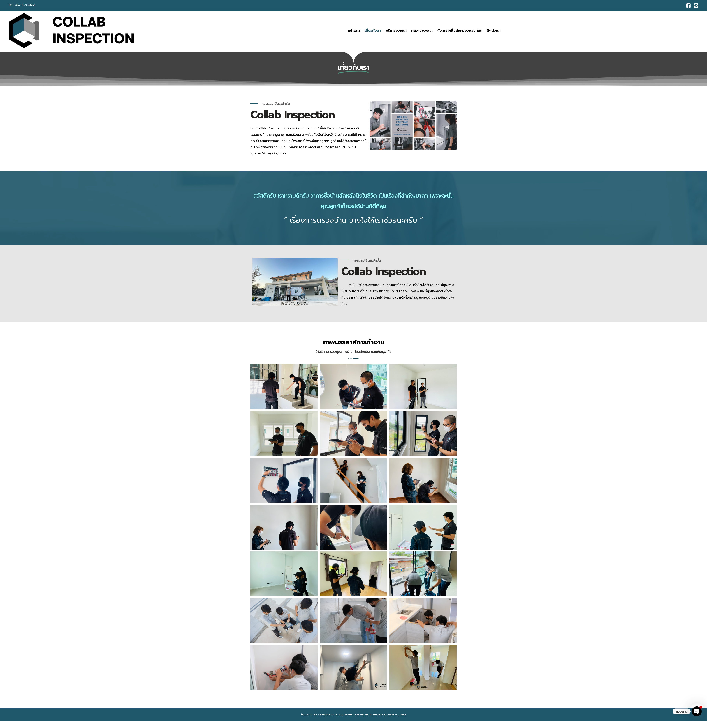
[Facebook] (688, 5)
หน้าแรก (354, 30)
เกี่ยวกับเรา (373, 30)
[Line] (696, 5)
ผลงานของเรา (422, 30)
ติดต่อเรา (493, 30)
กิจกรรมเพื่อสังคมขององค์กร (459, 30)
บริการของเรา (396, 30)
